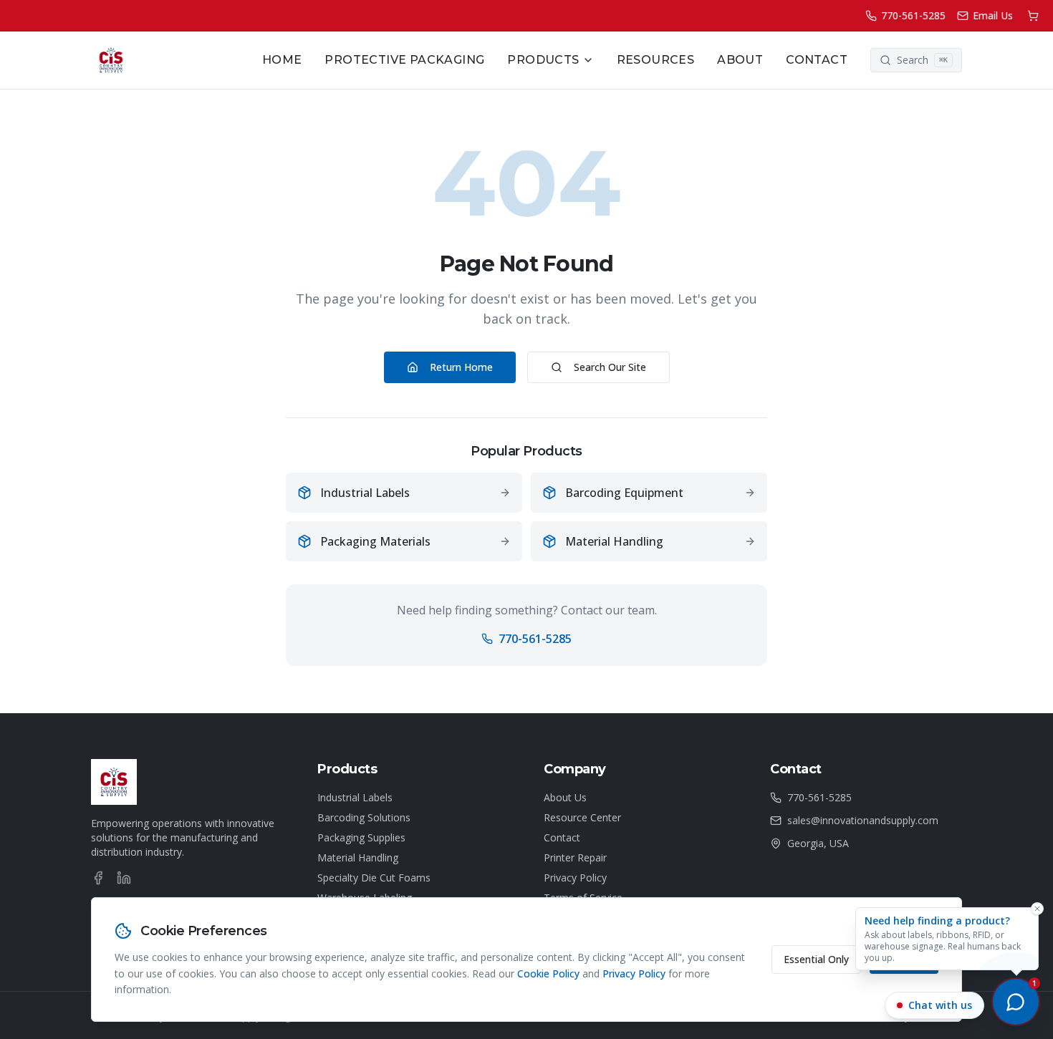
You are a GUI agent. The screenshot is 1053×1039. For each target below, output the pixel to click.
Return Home (461, 367)
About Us (565, 797)
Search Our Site (610, 367)
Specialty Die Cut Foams (374, 877)
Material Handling (357, 857)
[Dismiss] (1037, 908)
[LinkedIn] (124, 878)
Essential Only (816, 959)
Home (282, 60)
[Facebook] (98, 878)
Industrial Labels (355, 797)
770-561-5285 (535, 639)
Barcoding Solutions (363, 817)
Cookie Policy (548, 973)
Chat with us (940, 1005)
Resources (656, 60)
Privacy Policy (575, 877)
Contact (816, 60)
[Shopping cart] (1033, 15)
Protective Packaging (404, 60)
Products (543, 60)
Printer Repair (575, 857)
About (740, 60)
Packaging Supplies (361, 837)
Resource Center (582, 817)
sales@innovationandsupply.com (862, 820)
